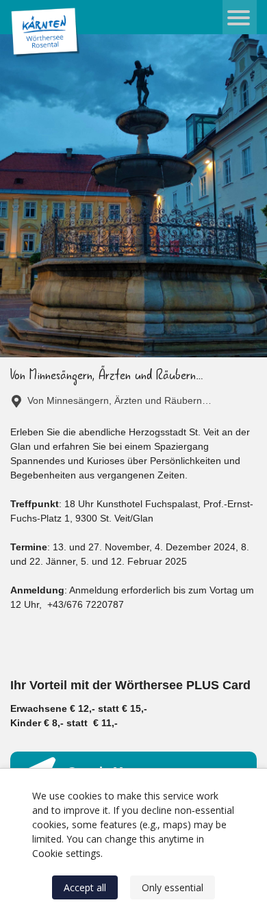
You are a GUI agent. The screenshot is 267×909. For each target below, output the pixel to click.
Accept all (85, 887)
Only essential (172, 887)
